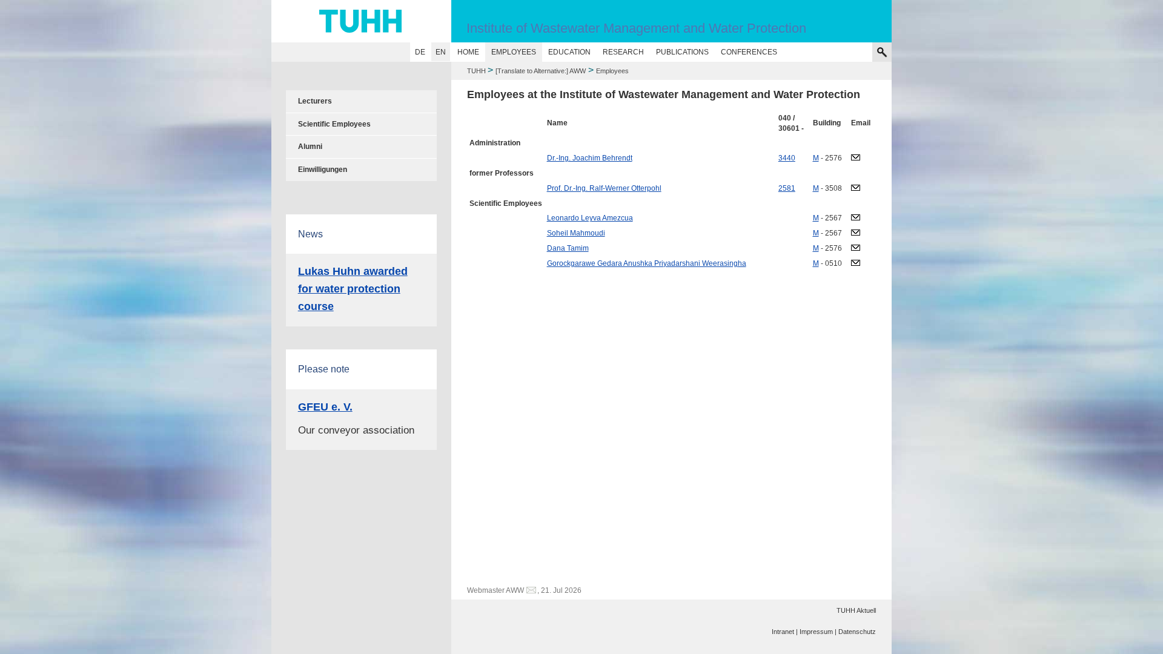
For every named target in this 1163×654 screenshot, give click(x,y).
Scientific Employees (334, 124)
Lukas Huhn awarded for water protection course (353, 288)
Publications (682, 52)
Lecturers (315, 101)
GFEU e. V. (325, 407)
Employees (513, 52)
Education (569, 52)
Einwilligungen (322, 169)
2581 (786, 188)
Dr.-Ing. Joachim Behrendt (589, 158)
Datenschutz (857, 631)
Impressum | (818, 631)
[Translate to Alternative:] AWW (540, 70)
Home (468, 52)
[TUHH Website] (361, 21)
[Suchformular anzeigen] (882, 52)
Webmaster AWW (495, 590)
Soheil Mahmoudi (576, 233)
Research (623, 52)
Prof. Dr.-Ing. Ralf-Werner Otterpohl (604, 188)
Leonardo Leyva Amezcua (590, 218)
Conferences (749, 52)
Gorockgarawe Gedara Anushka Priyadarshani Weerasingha (646, 263)
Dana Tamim (568, 248)
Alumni (310, 146)
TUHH (476, 70)
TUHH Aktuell (856, 610)
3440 (786, 158)
